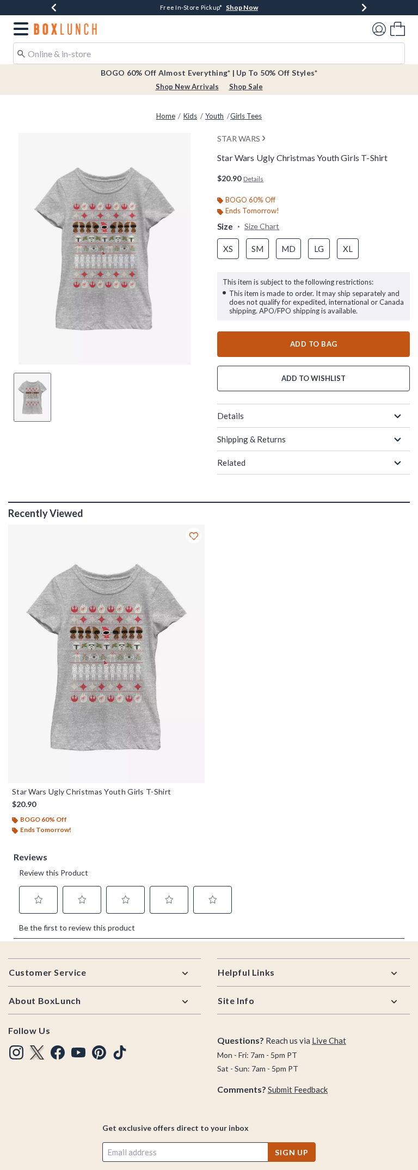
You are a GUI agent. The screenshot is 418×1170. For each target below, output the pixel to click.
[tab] (32, 397)
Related (231, 462)
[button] (19, 28)
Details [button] (253, 179)
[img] (16, 1052)
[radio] (228, 249)
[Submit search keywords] (21, 53)
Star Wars (238, 138)
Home (165, 116)
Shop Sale (246, 86)
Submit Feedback (298, 1089)
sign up (292, 1152)
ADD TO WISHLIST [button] (313, 378)
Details (230, 416)
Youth (214, 116)
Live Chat (329, 1040)
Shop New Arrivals (187, 86)
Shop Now (242, 7)
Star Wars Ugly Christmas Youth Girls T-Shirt (91, 791)
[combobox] (209, 53)
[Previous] (54, 7)
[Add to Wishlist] (193, 535)
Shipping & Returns (251, 439)
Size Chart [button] (261, 226)
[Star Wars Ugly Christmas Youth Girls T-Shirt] (106, 654)
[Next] (364, 7)
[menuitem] (397, 28)
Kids (190, 116)
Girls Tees (246, 116)
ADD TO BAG (313, 344)
